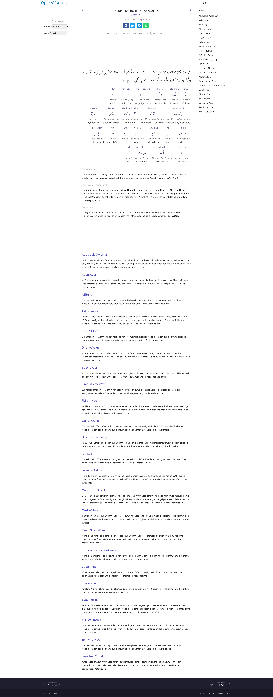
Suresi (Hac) (136, 14)
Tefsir (201, 10)
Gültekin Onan (206, 55)
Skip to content (3, 3)
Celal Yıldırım (205, 33)
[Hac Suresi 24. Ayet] (82, 10)
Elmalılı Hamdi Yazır (208, 46)
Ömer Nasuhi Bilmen (208, 81)
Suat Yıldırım (205, 98)
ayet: (46, 32)
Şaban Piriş (204, 90)
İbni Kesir (203, 63)
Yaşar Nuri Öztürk (207, 111)
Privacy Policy (224, 693)
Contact (211, 693)
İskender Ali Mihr (206, 68)
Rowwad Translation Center (212, 85)
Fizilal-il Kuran (205, 50)
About (202, 693)
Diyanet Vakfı (205, 37)
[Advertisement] (49, 69)
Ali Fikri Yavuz (205, 29)
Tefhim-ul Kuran (206, 107)
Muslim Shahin (205, 77)
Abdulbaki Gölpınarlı (208, 16)
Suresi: (47, 26)
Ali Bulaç (203, 24)
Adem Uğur (204, 20)
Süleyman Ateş (206, 103)
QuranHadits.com (55, 693)
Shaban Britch (205, 94)
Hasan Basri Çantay (208, 59)
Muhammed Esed (207, 72)
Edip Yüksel (204, 42)
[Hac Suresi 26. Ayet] (190, 10)
